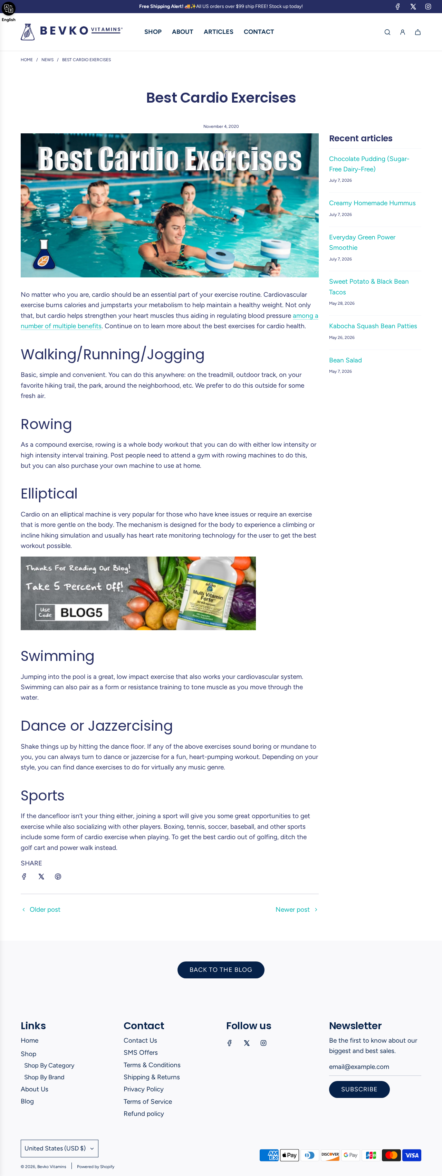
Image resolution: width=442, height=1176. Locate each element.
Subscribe (359, 1089)
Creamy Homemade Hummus (372, 203)
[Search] (387, 32)
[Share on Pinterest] (58, 878)
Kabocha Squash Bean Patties (373, 326)
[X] (413, 6)
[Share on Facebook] (24, 878)
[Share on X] (41, 878)
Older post (45, 909)
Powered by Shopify (95, 1166)
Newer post (293, 909)
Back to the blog (221, 970)
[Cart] (417, 32)
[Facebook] (397, 6)
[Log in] (402, 32)
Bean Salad (345, 360)
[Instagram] (428, 6)
